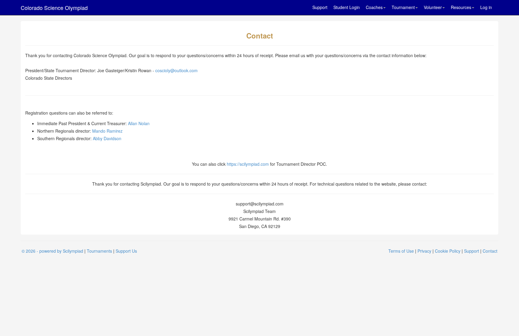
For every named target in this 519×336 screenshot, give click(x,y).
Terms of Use (401, 251)
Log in (486, 7)
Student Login (346, 7)
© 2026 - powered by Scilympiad (52, 251)
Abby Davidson (107, 138)
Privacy (424, 251)
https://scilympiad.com (248, 164)
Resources (461, 7)
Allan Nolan (139, 123)
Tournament (403, 7)
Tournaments (99, 251)
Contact (490, 251)
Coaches (374, 7)
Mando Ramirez (107, 131)
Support (319, 7)
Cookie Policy (447, 251)
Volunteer (433, 7)
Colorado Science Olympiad (54, 7)
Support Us (126, 251)
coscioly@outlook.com (176, 70)
